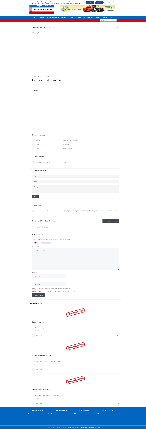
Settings (109, 2)
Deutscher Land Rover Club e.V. (43, 356)
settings (78, 3)
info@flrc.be (66, 144)
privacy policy (54, 288)
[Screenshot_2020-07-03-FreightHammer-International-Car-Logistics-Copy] (84, 422)
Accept (90, 2)
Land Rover (37, 76)
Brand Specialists (53, 17)
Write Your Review (112, 221)
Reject (99, 2)
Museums (78, 17)
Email (34, 281)
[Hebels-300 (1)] (61, 422)
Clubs (71, 17)
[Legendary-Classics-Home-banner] (108, 422)
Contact (105, 17)
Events (98, 17)
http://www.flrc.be (68, 148)
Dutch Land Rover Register (41, 390)
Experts (63, 17)
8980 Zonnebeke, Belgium (70, 140)
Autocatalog (88, 17)
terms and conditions (64, 288)
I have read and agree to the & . (52, 288)
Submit (35, 196)
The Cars (41, 17)
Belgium (47, 76)
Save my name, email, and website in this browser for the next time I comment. (55, 291)
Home (34, 17)
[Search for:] (108, 20)
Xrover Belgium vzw (39, 322)
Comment (35, 247)
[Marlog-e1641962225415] (87, 11)
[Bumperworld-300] (37, 422)
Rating (34, 242)
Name (34, 273)
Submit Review (38, 295)
